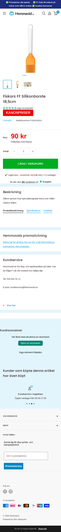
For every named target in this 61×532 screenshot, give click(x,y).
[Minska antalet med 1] (14, 151)
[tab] (13, 211)
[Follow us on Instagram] (11, 491)
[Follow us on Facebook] (5, 491)
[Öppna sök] (43, 13)
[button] (9, 108)
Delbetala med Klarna (21, 141)
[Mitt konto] (49, 13)
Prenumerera (13, 466)
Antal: (6, 151)
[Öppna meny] (4, 13)
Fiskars (7, 120)
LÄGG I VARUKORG (30, 163)
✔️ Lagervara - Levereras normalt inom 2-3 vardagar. (30, 175)
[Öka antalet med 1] (33, 151)
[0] (55, 13)
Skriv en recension (30, 343)
